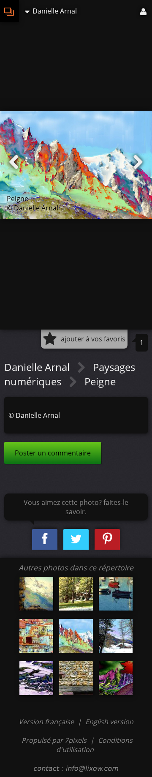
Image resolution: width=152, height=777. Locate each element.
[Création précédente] (14, 162)
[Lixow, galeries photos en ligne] (9, 11)
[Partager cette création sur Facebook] (44, 539)
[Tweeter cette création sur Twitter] (76, 539)
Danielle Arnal (38, 367)
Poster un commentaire (53, 453)
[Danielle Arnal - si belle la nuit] (116, 678)
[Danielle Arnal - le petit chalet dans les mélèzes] (76, 594)
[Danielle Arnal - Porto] (36, 636)
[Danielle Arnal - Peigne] (76, 636)
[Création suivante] (138, 162)
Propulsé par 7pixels (54, 740)
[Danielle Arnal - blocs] (36, 678)
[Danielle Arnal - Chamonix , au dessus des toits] (36, 594)
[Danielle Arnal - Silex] (76, 678)
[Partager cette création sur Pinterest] (107, 539)
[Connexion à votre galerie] (144, 11)
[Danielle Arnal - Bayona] (116, 594)
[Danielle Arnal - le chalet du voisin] (116, 636)
